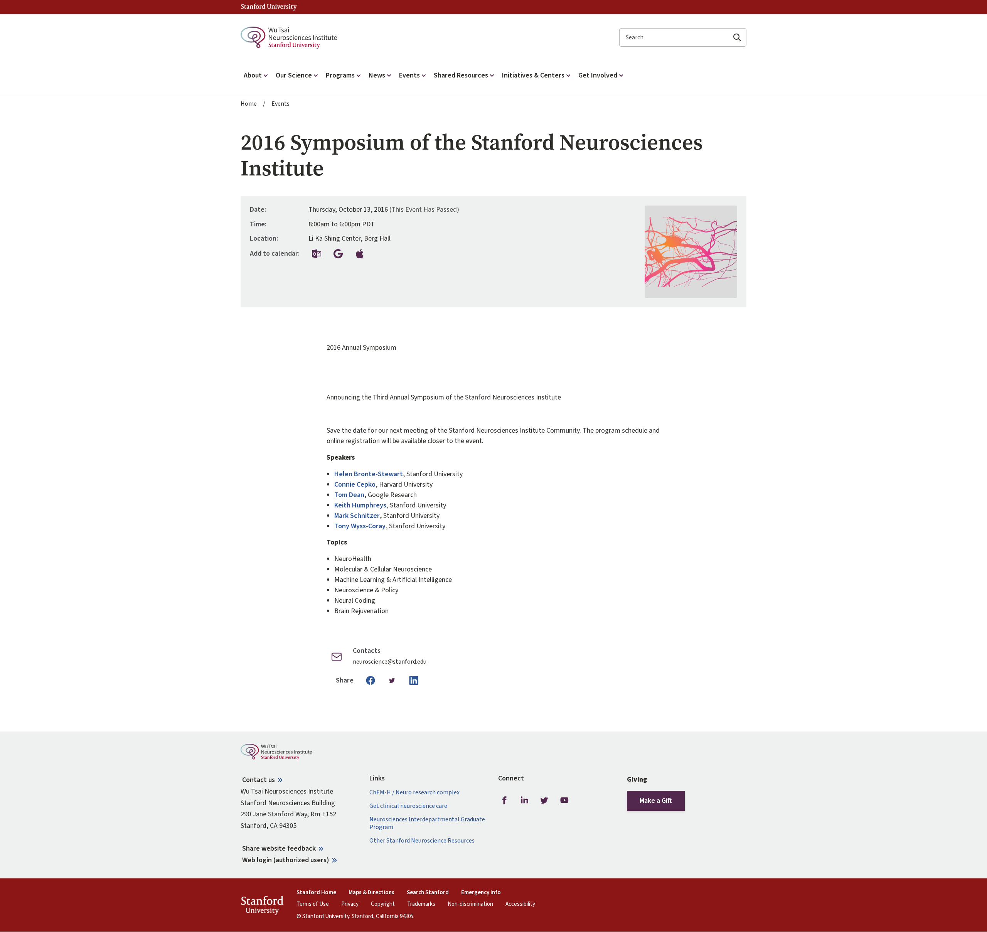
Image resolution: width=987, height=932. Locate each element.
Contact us (258, 780)
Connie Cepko (355, 484)
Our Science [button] (294, 75)
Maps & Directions (371, 892)
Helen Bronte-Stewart (368, 474)
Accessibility (520, 904)
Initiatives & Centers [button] (533, 75)
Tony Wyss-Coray (360, 526)
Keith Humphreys (360, 505)
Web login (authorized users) (285, 860)
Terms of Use (312, 904)
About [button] (253, 75)
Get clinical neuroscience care (408, 806)
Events (280, 104)
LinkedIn (524, 800)
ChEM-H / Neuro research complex (414, 792)
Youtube (564, 800)
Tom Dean (349, 495)
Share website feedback (279, 848)
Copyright (383, 904)
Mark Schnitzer (357, 516)
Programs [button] (340, 75)
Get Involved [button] (597, 75)
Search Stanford (428, 892)
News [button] (377, 75)
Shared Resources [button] (461, 75)
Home (249, 104)
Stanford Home (316, 892)
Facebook (504, 800)
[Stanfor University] (269, 7)
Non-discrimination (470, 904)
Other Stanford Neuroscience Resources (422, 840)
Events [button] (409, 75)
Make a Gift (656, 801)
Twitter (544, 800)
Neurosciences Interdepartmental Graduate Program (427, 823)
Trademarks (421, 904)
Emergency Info (481, 892)
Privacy (350, 904)
